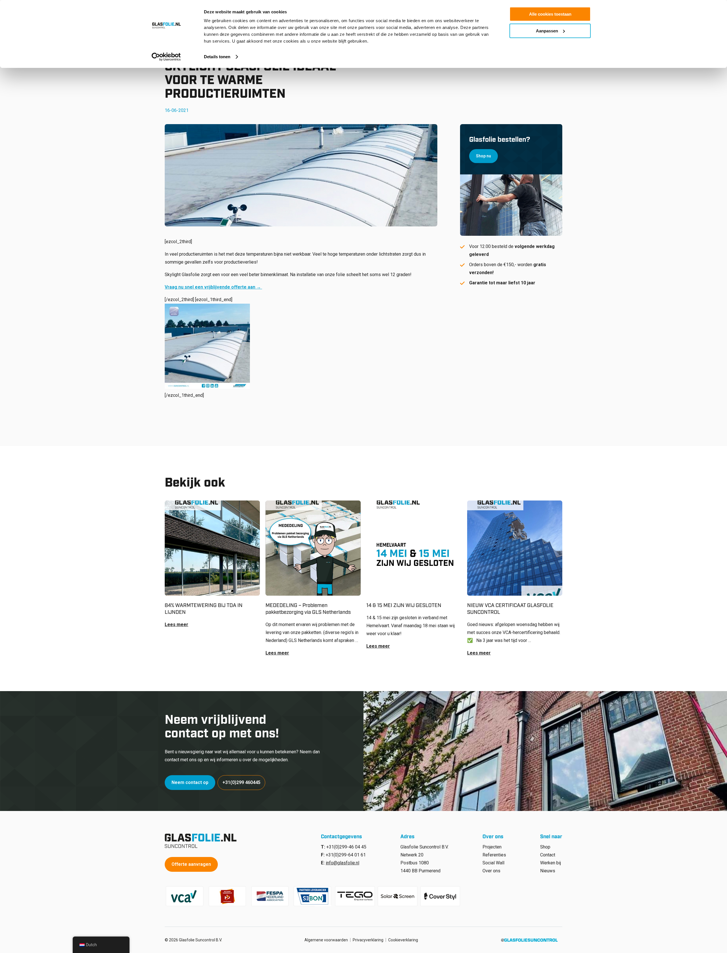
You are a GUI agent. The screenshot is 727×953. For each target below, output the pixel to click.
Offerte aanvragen (191, 864)
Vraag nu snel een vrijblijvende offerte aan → (213, 287)
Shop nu (483, 156)
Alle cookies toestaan (550, 14)
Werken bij (550, 863)
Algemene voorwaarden (326, 940)
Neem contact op (190, 782)
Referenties (494, 855)
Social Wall (493, 863)
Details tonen (217, 56)
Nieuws (547, 870)
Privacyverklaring (368, 940)
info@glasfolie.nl (342, 863)
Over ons (491, 870)
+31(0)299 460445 (241, 782)
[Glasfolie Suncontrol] (202, 841)
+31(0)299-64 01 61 (346, 855)
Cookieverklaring (403, 940)
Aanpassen (547, 30)
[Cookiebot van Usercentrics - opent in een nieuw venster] (166, 57)
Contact (547, 855)
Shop (545, 847)
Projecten (492, 847)
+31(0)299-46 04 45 (346, 847)
